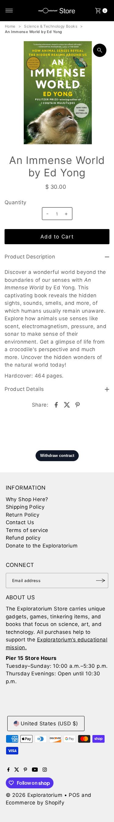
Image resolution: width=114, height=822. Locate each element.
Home (10, 26)
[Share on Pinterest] (77, 404)
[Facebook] (8, 769)
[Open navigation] (9, 10)
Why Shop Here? (27, 499)
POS (74, 795)
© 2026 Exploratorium (34, 795)
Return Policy (23, 515)
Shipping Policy (25, 507)
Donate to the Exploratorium (42, 546)
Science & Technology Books (50, 26)
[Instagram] (45, 769)
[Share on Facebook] (56, 404)
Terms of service (27, 530)
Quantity (15, 202)
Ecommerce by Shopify (35, 803)
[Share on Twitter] (66, 404)
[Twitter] (16, 769)
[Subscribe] (100, 580)
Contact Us (20, 522)
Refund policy (23, 538)
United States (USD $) (49, 723)
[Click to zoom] (99, 50)
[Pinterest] (25, 769)
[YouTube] (35, 769)
